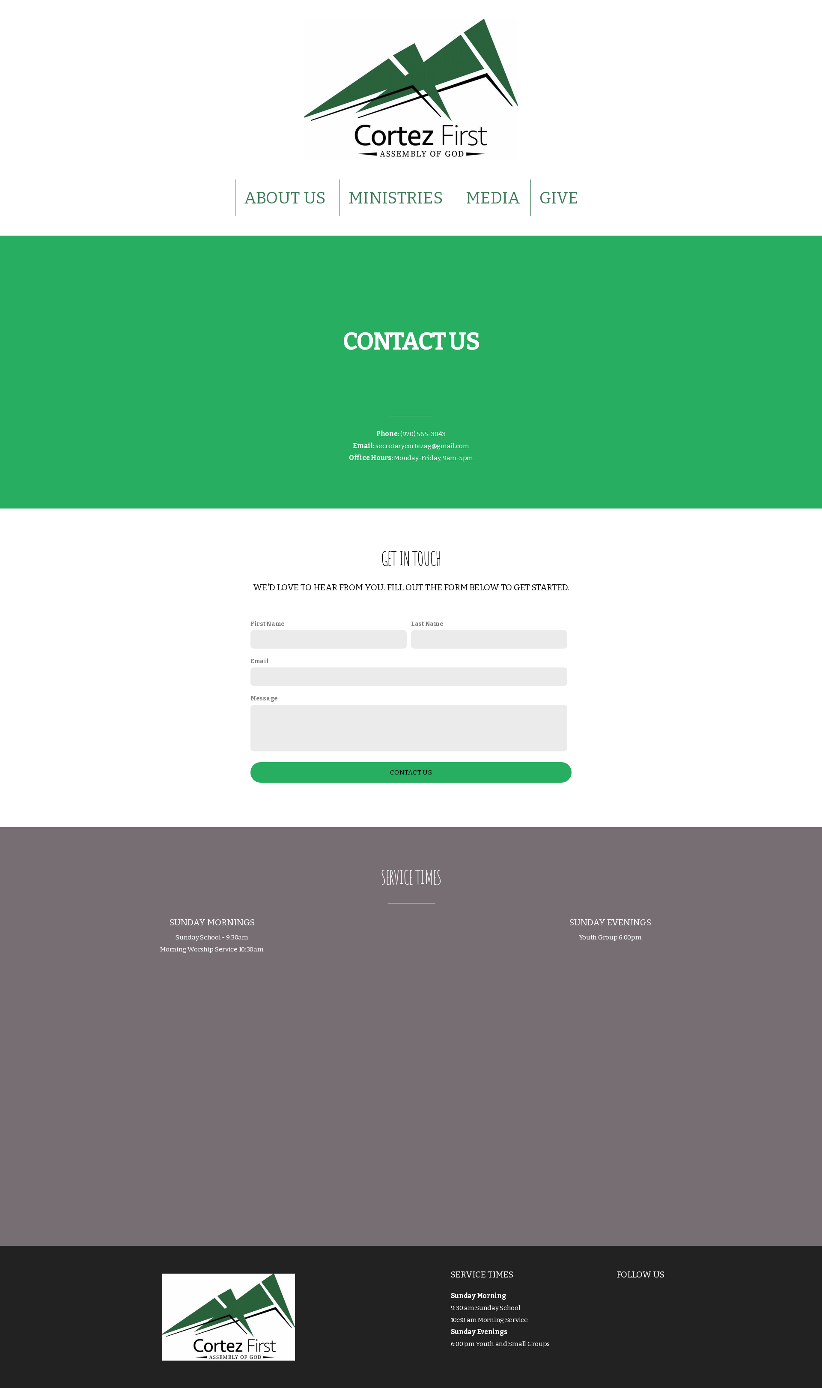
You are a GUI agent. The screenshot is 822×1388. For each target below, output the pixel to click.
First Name (267, 624)
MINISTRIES (397, 198)
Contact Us (411, 772)
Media (493, 198)
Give (558, 198)
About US (286, 198)
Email (259, 661)
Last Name (427, 624)
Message (264, 698)
